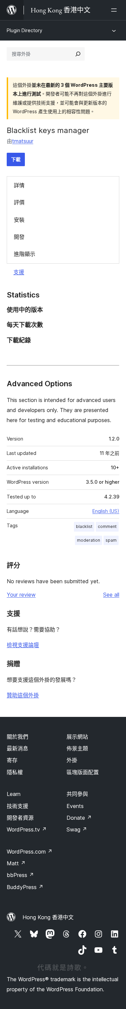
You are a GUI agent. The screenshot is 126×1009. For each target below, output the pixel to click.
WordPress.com (29, 851)
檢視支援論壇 (23, 645)
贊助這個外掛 (23, 695)
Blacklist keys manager (48, 130)
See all (111, 594)
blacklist (84, 526)
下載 (15, 159)
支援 (18, 272)
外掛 (72, 760)
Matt (16, 863)
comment (107, 526)
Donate (79, 817)
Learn (13, 794)
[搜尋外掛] (78, 54)
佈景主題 (77, 748)
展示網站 (77, 736)
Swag (77, 829)
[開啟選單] (115, 10)
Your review (21, 594)
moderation (88, 540)
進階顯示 (24, 254)
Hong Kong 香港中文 (48, 917)
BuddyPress (25, 887)
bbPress (20, 875)
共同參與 (77, 794)
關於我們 (17, 736)
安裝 (19, 219)
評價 (19, 202)
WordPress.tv (27, 829)
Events (75, 806)
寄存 (12, 760)
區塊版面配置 (83, 772)
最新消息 (17, 748)
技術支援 (17, 806)
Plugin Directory (24, 30)
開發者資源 (20, 817)
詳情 (19, 185)
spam (111, 540)
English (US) (105, 511)
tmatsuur (22, 141)
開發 (19, 236)
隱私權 (15, 772)
